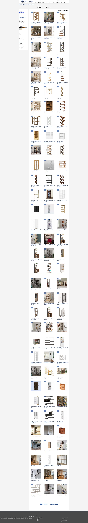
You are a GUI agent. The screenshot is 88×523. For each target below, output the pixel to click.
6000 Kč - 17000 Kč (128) (22, 21)
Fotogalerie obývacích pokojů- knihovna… (36, 450)
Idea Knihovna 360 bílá (60, 141)
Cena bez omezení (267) (22, 17)
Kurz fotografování (64, 520)
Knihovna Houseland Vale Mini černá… (62, 229)
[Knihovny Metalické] (21, 27)
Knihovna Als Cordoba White (48, 288)
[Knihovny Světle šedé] (20, 29)
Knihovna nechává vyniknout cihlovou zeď (49, 244)
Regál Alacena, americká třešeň (61, 111)
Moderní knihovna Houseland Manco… (62, 22)
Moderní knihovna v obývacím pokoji (62, 406)
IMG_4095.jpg (46, 480)
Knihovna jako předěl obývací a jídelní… (49, 362)
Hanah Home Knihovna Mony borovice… (36, 37)
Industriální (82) (21, 35)
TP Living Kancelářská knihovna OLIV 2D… (63, 303)
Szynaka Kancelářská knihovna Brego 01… (49, 450)
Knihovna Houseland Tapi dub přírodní (49, 82)
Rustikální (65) (21, 44)
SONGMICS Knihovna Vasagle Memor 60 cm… (63, 244)
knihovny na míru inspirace (29, 518)
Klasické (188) (21, 37)
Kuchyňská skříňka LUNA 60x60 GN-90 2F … (50, 200)
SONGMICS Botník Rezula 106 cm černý (36, 200)
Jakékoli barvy (21, 26)
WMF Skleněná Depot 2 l (60, 259)
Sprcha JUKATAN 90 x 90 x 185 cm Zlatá (36, 170)
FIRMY (27, 2)
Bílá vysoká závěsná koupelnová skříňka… (49, 465)
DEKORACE (58, 2)
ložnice (14, 518)
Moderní (30, 516)
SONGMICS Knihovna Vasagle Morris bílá (49, 141)
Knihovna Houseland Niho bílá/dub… (49, 52)
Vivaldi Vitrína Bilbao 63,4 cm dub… (36, 303)
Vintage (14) (20, 48)
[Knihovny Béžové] (21, 29)
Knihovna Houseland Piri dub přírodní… (62, 97)
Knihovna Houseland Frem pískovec (62, 332)
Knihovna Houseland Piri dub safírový (36, 244)
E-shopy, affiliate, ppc (39, 518)
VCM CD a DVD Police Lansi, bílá (48, 229)
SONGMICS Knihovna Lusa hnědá (61, 37)
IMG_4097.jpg (33, 465)
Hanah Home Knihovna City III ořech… (36, 126)
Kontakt (63, 514)
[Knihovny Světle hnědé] (24, 27)
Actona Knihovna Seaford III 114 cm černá (49, 421)
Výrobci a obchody (39, 514)
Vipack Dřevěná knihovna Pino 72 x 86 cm (36, 347)
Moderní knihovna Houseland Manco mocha (50, 259)
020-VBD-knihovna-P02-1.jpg (35, 480)
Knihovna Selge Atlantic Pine (35, 318)
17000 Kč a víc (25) (21, 22)
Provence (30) (21, 47)
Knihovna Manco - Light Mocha (35, 377)
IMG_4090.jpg (59, 465)
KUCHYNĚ (35, 2)
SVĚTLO (50, 2)
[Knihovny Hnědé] (23, 27)
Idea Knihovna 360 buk (60, 391)
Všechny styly (21, 34)
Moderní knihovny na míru (17, 518)
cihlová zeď (2, 518)
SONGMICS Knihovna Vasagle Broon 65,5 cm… (37, 362)
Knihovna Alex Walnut (34, 391)
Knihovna (58, 450)
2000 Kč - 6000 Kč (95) (22, 20)
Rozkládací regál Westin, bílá (48, 126)
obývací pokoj (4, 518)
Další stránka (54, 504)
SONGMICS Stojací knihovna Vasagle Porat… (63, 82)
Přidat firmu (38, 520)
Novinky (20, 16)
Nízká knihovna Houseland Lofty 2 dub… (62, 288)
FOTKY (24, 2)
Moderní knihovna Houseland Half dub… (49, 303)
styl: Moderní (21, 12)
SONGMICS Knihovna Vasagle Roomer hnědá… (50, 111)
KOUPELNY (39, 2)
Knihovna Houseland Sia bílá (35, 67)
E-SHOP (31, 2)
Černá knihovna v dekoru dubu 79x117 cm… (50, 185)
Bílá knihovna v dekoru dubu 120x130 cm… (63, 170)
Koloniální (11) (21, 38)
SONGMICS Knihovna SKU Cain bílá (62, 200)
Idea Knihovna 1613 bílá (47, 391)
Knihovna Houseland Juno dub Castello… (36, 111)
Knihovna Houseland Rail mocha (61, 67)
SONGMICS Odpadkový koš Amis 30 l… (36, 141)
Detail (41, 23)
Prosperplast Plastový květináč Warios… (36, 229)
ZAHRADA (53, 2)
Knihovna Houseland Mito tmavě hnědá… (49, 67)
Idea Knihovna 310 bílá (60, 421)
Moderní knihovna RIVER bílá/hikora (36, 406)
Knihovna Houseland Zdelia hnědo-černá (62, 185)
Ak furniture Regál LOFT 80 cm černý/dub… (63, 52)
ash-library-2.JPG (59, 480)
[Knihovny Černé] (20, 27)
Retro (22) (20, 43)
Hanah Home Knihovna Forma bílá (61, 377)
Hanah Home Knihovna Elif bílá (48, 170)
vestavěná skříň (11, 518)
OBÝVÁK (43, 2)
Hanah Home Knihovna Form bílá (61, 318)
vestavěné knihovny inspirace (23, 518)
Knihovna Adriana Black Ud (34, 97)
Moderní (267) (21, 42)
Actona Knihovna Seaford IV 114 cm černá (49, 406)
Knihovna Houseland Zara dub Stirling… (49, 37)
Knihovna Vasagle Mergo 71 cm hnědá (62, 126)
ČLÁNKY (64, 2)
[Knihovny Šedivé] (26, 27)
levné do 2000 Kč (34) (22, 18)
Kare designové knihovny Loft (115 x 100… (49, 347)
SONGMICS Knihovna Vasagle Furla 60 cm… (63, 347)
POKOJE (46, 2)
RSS (62, 519)
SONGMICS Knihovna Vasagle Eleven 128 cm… (50, 332)
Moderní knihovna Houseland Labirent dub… (50, 97)
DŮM (61, 2)
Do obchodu (37, 23)
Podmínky (38, 519)
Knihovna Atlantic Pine (60, 273)
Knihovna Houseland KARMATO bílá (49, 22)
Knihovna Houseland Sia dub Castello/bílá (36, 82)
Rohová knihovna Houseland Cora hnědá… (36, 185)
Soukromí (63, 518)
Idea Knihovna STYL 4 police (48, 377)
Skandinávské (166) (21, 46)
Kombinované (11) (21, 39)
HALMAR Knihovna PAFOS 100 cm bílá (36, 421)
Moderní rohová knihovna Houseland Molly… (37, 22)
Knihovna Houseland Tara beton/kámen (36, 52)
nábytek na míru (8, 518)
